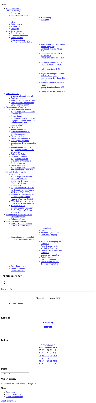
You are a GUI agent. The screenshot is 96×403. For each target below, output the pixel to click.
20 (48, 358)
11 (43, 355)
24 (40, 361)
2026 (51, 345)
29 (54, 361)
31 (40, 364)
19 (45, 358)
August (46, 345)
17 (40, 358)
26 (45, 361)
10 (40, 355)
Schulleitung (48, 322)
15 (54, 355)
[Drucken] (7, 281)
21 (51, 358)
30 (56, 361)
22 (54, 358)
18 (43, 358)
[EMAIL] (7, 283)
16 (56, 355)
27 (48, 361)
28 (51, 361)
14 (51, 355)
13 (48, 355)
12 (45, 355)
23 (56, 358)
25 (43, 361)
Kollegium (48, 327)
